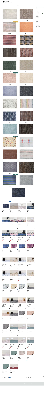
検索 (42, 13)
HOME (2, 2)
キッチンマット (37, 21)
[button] (34, 201)
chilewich (6, 2)
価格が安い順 (5, 201)
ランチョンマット (38, 16)
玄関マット (37, 22)
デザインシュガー (38, 26)
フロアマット (8, 2)
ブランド (4, 2)
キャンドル (37, 27)
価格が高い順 (8, 201)
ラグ (36, 20)
